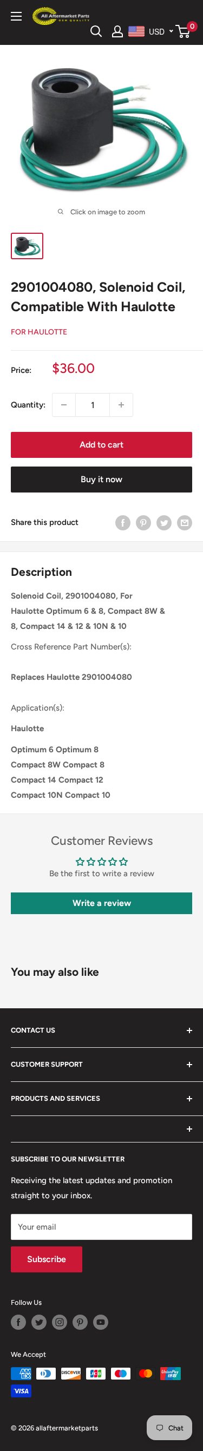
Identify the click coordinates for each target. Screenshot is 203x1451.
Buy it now (101, 479)
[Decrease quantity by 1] (64, 404)
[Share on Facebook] (122, 522)
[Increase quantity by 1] (121, 404)
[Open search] (96, 31)
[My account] (117, 31)
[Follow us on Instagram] (59, 1322)
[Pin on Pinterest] (143, 522)
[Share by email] (184, 522)
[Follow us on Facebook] (18, 1322)
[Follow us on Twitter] (39, 1322)
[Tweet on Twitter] (164, 522)
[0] (183, 31)
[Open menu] (16, 16)
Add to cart (101, 444)
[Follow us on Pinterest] (80, 1322)
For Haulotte (39, 332)
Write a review (102, 903)
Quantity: (28, 405)
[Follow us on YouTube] (100, 1322)
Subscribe (46, 1259)
